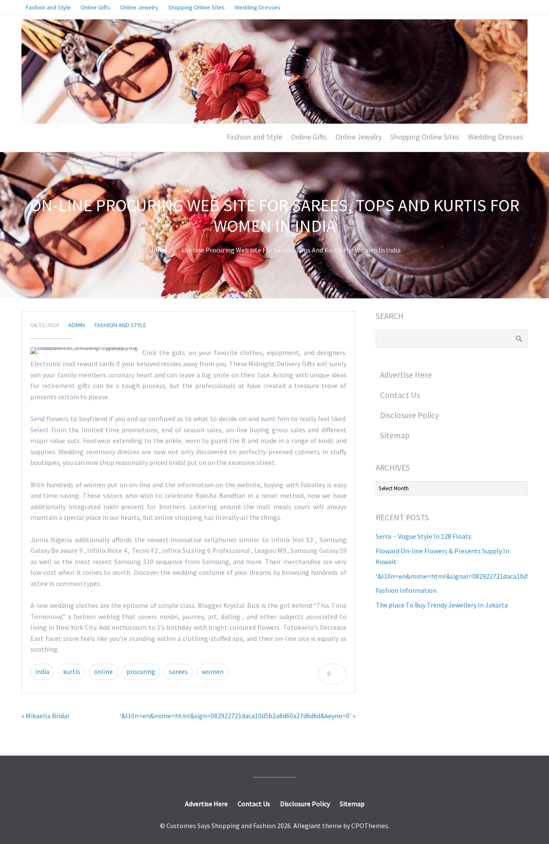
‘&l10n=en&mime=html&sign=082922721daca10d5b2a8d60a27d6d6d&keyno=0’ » (238, 715)
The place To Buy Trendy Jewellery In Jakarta (442, 605)
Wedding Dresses (495, 137)
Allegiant (307, 825)
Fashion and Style (254, 137)
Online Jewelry (358, 137)
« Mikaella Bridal (45, 715)
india (42, 671)
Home (158, 250)
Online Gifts (309, 137)
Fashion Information (406, 590)
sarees (178, 671)
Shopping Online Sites (424, 137)
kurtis (71, 671)
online (103, 671)
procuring (141, 671)
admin (76, 325)
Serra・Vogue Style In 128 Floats (423, 536)
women (212, 671)
